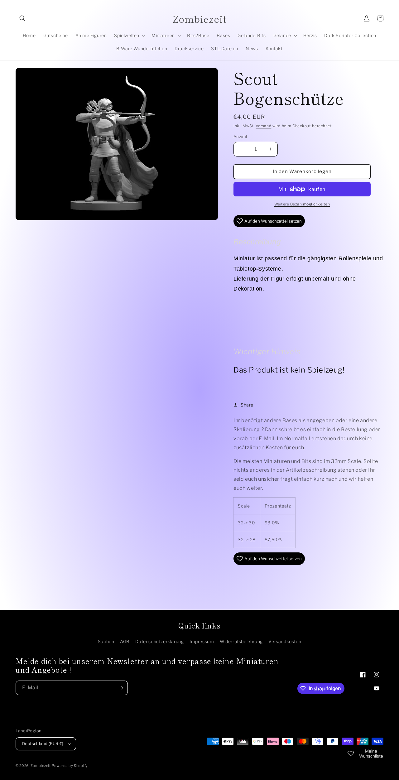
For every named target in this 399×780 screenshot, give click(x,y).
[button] (22, 18)
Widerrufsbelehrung (241, 641)
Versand (263, 125)
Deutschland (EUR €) (43, 743)
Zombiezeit (41, 765)
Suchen (106, 641)
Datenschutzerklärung (159, 641)
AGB (125, 641)
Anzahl (240, 136)
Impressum (202, 641)
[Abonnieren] (120, 688)
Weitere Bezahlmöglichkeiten (302, 204)
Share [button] (247, 404)
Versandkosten (284, 641)
